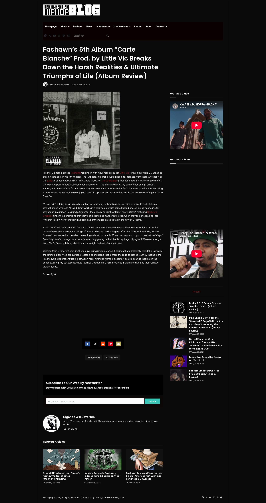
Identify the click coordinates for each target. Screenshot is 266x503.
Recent (196, 291)
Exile (49, 180)
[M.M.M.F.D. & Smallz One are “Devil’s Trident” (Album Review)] (178, 307)
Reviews (77, 26)
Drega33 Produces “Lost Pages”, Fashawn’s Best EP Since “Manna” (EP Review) (61, 476)
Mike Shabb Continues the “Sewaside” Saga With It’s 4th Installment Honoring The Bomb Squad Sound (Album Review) (206, 324)
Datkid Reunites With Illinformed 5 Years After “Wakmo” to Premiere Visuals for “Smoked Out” (205, 344)
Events (137, 26)
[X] (69, 429)
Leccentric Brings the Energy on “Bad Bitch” (205, 359)
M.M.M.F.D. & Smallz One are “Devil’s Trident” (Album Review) (205, 306)
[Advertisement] (164, 10)
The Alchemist (109, 180)
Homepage (50, 26)
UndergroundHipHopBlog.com (109, 497)
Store (148, 26)
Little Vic (124, 172)
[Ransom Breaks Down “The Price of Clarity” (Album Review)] (178, 375)
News (89, 26)
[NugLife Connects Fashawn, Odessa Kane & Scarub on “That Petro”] (103, 459)
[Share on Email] (118, 344)
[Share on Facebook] (87, 344)
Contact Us (161, 26)
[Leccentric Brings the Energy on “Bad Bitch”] (178, 361)
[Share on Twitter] (95, 344)
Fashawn (76, 172)
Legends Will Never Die (58, 84)
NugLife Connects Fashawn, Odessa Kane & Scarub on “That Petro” (103, 476)
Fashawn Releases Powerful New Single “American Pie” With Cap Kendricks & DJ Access (144, 476)
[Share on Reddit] (103, 344)
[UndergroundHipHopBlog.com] (71, 10)
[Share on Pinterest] (110, 344)
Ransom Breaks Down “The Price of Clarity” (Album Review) (204, 374)
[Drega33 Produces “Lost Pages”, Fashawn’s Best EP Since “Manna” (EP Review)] (61, 459)
